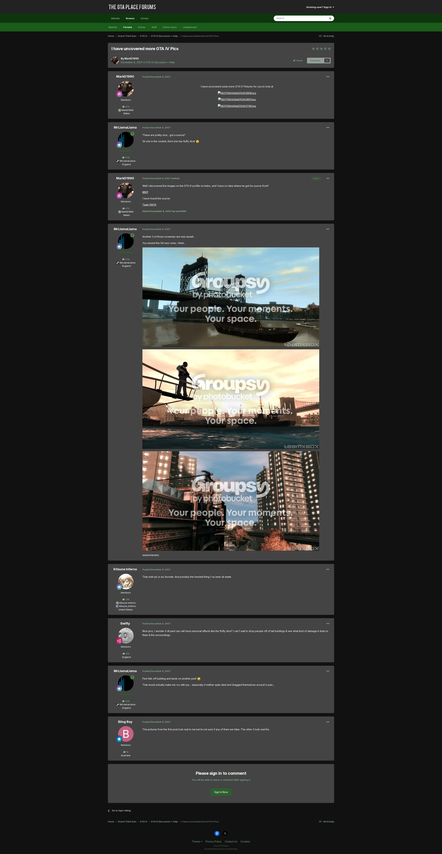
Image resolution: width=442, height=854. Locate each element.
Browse (130, 18)
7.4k (127, 599)
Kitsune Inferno (125, 569)
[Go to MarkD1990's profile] (115, 60)
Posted (156, 76)
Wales (125, 113)
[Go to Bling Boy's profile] (126, 734)
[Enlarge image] (237, 92)
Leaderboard (190, 27)
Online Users (170, 27)
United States (125, 609)
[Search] (330, 18)
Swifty (125, 623)
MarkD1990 (131, 58)
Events (141, 27)
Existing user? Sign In (319, 7)
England (125, 164)
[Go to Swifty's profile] (126, 635)
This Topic (316, 18)
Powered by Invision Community (221, 849)
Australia (125, 755)
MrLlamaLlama (125, 127)
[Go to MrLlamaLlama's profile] (126, 139)
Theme (196, 841)
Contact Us (231, 841)
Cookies (245, 841)
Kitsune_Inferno (127, 606)
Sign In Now (221, 792)
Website (115, 18)
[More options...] (327, 77)
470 (127, 106)
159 (127, 653)
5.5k (127, 157)
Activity (144, 18)
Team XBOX (149, 204)
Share (299, 60)
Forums (127, 27)
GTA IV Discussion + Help (160, 62)
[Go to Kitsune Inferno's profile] (126, 581)
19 (127, 752)
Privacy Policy (213, 841)
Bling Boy (125, 722)
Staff (154, 27)
